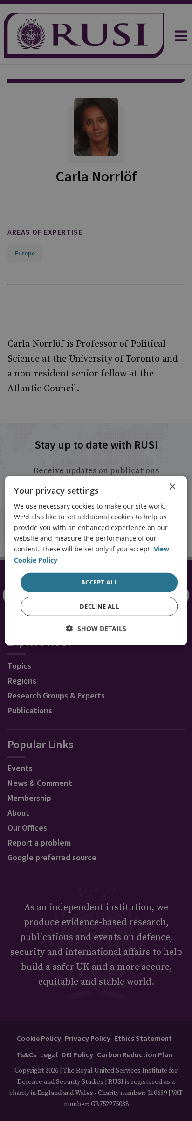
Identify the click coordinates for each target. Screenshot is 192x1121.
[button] (96, 628)
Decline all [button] (99, 606)
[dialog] (96, 560)
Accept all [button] (99, 582)
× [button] (172, 486)
